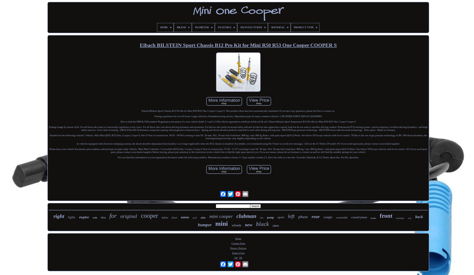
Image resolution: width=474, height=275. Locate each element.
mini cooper (221, 216)
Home (238, 238)
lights (71, 217)
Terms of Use (238, 253)
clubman (246, 216)
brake (373, 218)
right (59, 216)
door (174, 217)
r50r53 (276, 226)
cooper (149, 215)
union (185, 217)
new (248, 224)
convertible (342, 217)
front (386, 215)
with (95, 217)
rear (316, 216)
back (419, 217)
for (113, 215)
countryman (359, 217)
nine (203, 217)
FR (240, 257)
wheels (236, 225)
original (128, 216)
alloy (410, 218)
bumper (205, 225)
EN (236, 257)
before (165, 217)
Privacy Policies (238, 248)
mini (221, 223)
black (262, 224)
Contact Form (238, 243)
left (291, 216)
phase (303, 216)
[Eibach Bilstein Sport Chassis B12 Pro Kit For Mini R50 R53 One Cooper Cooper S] (238, 72)
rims (103, 217)
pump (270, 217)
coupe (327, 217)
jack (195, 217)
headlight (400, 218)
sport (281, 217)
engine (84, 217)
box (261, 217)
